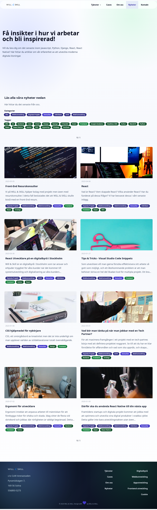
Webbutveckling (18, 115)
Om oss (109, 482)
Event (74, 124)
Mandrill (133, 124)
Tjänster (109, 471)
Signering (45, 127)
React (7, 127)
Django (55, 124)
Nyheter (109, 488)
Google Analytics (97, 124)
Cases (110, 476)
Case (29, 124)
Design (46, 124)
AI (13, 124)
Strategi (56, 127)
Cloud (37, 124)
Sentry (29, 127)
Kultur (123, 124)
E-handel (65, 124)
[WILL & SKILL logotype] (13, 5)
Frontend (83, 124)
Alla (6, 115)
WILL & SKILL (93, 504)
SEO (36, 127)
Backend (21, 124)
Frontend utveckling (138, 488)
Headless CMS (112, 124)
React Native (18, 127)
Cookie (144, 494)
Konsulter (47, 115)
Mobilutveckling (79, 115)
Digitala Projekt (34, 115)
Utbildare (58, 115)
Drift (67, 115)
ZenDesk (66, 127)
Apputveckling (140, 482)
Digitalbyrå (142, 471)
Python (142, 124)
